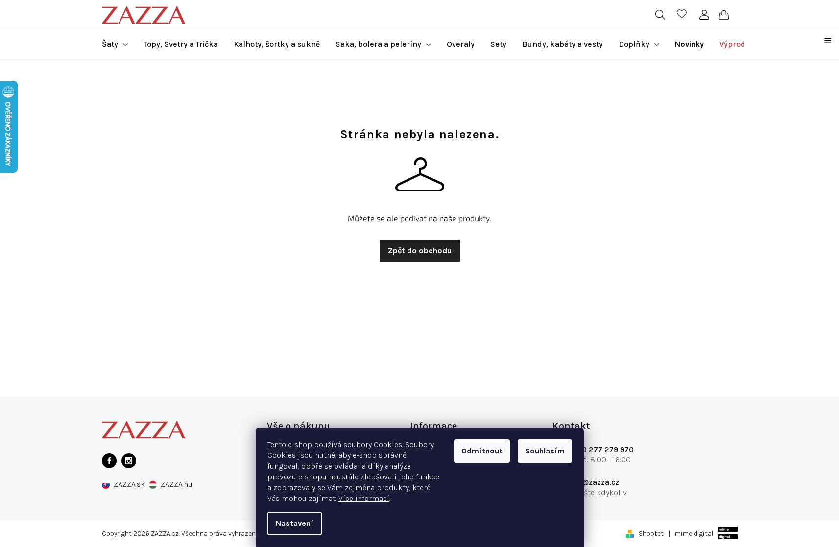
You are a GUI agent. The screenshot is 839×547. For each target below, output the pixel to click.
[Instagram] (128, 460)
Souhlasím (545, 450)
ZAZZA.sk (129, 484)
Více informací (363, 498)
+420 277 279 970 (600, 449)
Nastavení (294, 523)
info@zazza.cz (593, 482)
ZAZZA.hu (176, 484)
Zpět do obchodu (420, 250)
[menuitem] (115, 44)
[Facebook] (109, 460)
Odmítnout (482, 450)
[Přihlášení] (705, 15)
